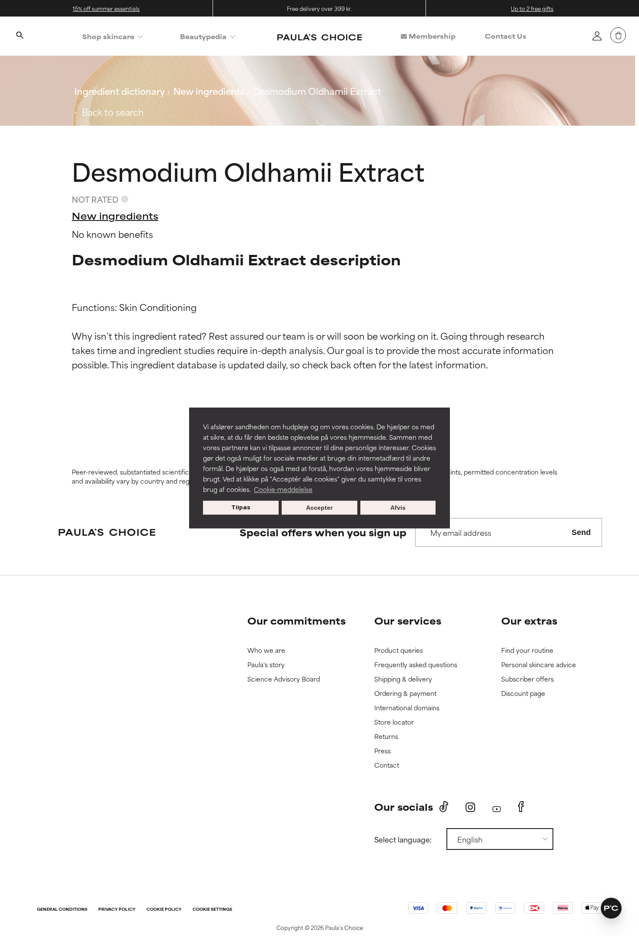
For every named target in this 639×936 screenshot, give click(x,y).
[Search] (20, 36)
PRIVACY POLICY (117, 910)
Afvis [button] (398, 507)
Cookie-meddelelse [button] (283, 489)
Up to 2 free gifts (532, 8)
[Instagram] (470, 807)
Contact (386, 765)
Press (382, 751)
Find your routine (527, 650)
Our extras (529, 620)
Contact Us (505, 36)
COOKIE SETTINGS (212, 910)
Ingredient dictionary (119, 91)
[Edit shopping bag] (618, 35)
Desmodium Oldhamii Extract (317, 91)
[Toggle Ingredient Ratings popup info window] (124, 199)
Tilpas (240, 507)
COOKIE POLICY (164, 910)
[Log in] (597, 36)
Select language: (403, 839)
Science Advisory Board (283, 679)
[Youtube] (497, 807)
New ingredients (208, 91)
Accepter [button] (319, 507)
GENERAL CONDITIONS (62, 910)
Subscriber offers (527, 679)
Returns (386, 736)
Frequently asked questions (415, 665)
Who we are (266, 650)
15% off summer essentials (106, 8)
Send (581, 532)
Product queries (398, 650)
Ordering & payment (405, 693)
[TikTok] (443, 806)
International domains (406, 708)
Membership (431, 36)
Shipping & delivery (403, 679)
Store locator (394, 722)
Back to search (113, 111)
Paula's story (266, 665)
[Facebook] (521, 806)
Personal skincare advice (538, 665)
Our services (407, 620)
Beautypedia (203, 36)
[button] (611, 908)
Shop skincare (108, 36)
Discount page (523, 693)
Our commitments (296, 620)
